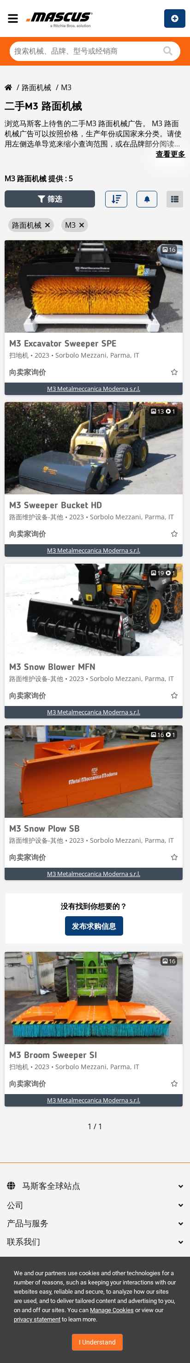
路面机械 (36, 87)
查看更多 (170, 154)
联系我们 (23, 1242)
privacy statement (37, 1319)
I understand (97, 1342)
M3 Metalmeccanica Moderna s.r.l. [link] (93, 388)
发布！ (174, 18)
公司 (15, 1206)
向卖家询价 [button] (27, 373)
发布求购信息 (94, 926)
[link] (94, 286)
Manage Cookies (112, 1310)
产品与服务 (27, 1224)
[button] (50, 198)
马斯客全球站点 (51, 1186)
